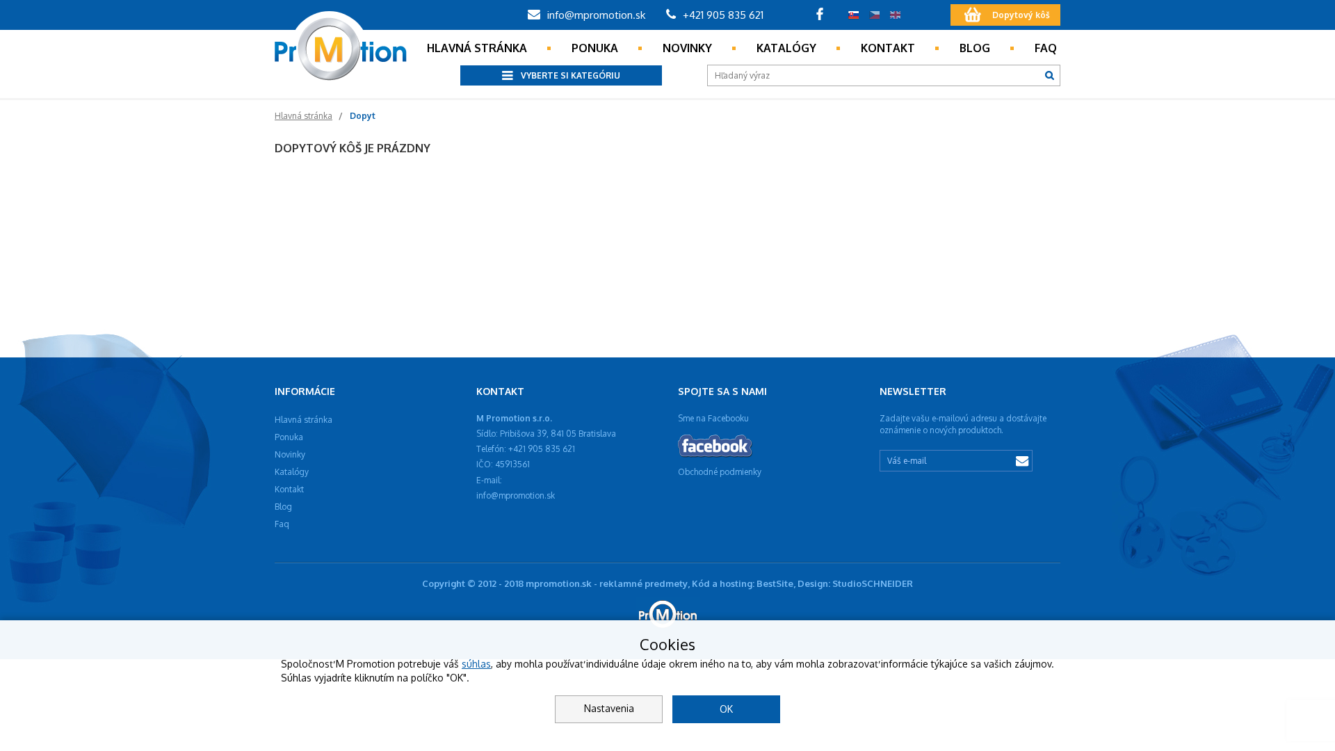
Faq (1046, 48)
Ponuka (595, 48)
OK (726, 709)
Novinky (687, 48)
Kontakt (888, 48)
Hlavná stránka (477, 48)
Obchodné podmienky (719, 472)
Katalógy (786, 48)
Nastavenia (609, 708)
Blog (975, 48)
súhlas (476, 664)
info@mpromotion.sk (594, 15)
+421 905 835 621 (721, 15)
